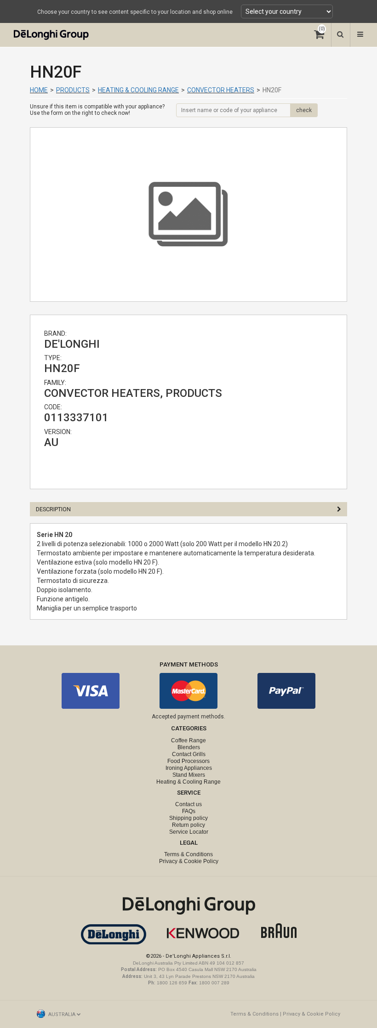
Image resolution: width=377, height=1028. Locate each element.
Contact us (188, 804)
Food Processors (188, 761)
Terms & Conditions (188, 854)
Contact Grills (189, 754)
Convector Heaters (220, 90)
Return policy (188, 825)
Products (73, 90)
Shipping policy (188, 818)
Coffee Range (188, 740)
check (304, 110)
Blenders (188, 747)
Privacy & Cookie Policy (188, 861)
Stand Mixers (188, 775)
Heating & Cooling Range (138, 90)
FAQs (188, 811)
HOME (39, 90)
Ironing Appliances (189, 768)
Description (53, 509)
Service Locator (188, 832)
